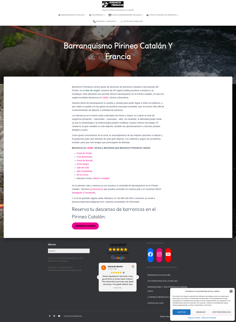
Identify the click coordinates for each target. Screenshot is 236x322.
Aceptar (181, 312)
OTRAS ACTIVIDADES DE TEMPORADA (163, 15)
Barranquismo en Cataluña (72, 15)
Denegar (200, 312)
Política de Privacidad (208, 317)
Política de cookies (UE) (133, 21)
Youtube (59, 316)
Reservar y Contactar (105, 21)
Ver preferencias (221, 312)
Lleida (105, 97)
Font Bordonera (84, 157)
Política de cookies (194, 317)
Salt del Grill (83, 167)
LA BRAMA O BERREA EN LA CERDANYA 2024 (166, 297)
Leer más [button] (118, 288)
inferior (96, 178)
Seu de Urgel (92, 90)
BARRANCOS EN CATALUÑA (159, 275)
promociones (96, 189)
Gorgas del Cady (156, 303)
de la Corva (82, 175)
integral (105, 178)
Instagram (77, 192)
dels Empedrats (84, 171)
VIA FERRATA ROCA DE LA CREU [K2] (163, 281)
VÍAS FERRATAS (98, 15)
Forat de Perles (84, 153)
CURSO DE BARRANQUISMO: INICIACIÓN (126, 15)
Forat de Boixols (85, 160)
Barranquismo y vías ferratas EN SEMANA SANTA (167, 289)
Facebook (90, 192)
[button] (231, 291)
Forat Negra (83, 164)
